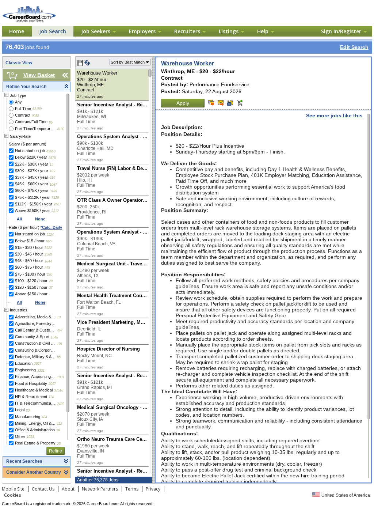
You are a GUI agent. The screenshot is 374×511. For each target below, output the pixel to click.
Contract (22, 115)
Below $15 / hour (30, 241)
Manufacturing (27, 417)
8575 (52, 158)
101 (59, 344)
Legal (19, 410)
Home (16, 31)
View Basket (39, 75)
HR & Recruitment (31, 396)
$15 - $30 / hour (29, 247)
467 (59, 330)
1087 (53, 184)
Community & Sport (32, 336)
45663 (51, 151)
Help (262, 31)
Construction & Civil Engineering (35, 343)
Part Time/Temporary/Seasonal (35, 128)
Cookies (12, 495)
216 (52, 177)
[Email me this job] (221, 103)
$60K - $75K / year (31, 190)
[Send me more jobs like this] (211, 103)
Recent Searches (24, 461)
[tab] (36, 87)
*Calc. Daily (51, 227)
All (19, 219)
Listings (228, 31)
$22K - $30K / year (31, 164)
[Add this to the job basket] (240, 103)
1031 (60, 377)
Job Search (52, 31)
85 (59, 357)
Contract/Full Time (31, 122)
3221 (41, 370)
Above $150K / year (32, 210)
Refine (55, 451)
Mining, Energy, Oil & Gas (35, 423)
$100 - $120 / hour (31, 281)
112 (59, 423)
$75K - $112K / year (32, 197)
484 (44, 417)
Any (18, 102)
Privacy (153, 489)
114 (51, 397)
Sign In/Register (341, 31)
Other (20, 436)
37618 (58, 390)
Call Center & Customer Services (35, 330)
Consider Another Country (33, 472)
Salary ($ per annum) (27, 144)
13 (59, 317)
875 (47, 268)
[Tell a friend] (230, 103)
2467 (57, 204)
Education (24, 363)
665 (48, 241)
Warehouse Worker (187, 63)
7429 (55, 198)
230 (49, 274)
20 (28, 410)
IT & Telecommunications (35, 403)
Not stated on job (30, 150)
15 (51, 164)
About (68, 489)
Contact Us (43, 489)
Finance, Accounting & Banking (35, 376)
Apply (182, 103)
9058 (35, 116)
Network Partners (100, 489)
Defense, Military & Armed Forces (35, 357)
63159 (37, 109)
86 (51, 122)
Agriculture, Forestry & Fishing (35, 323)
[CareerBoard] (41, 7)
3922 (48, 248)
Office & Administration (35, 430)
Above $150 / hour (31, 294)
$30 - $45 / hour (29, 254)
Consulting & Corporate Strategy (35, 350)
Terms (131, 489)
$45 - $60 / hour (29, 260)
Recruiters (187, 31)
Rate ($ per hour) (35, 227)
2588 (48, 254)
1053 (30, 437)
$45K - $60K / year (31, 184)
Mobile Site (13, 489)
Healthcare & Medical (34, 390)
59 (58, 430)
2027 (37, 364)
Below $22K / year (31, 157)
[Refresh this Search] (87, 64)
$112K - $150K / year (33, 204)
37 (51, 287)
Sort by (128, 62)
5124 (50, 234)
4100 (60, 129)
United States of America (345, 495)
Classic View (18, 62)
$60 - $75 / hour (29, 267)
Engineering (25, 370)
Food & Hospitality (31, 383)
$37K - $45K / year (31, 177)
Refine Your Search (26, 86)
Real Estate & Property (35, 443)
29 (51, 281)
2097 (52, 384)
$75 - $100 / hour (30, 274)
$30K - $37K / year (31, 171)
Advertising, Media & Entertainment (35, 317)
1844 (48, 261)
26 (59, 444)
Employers (142, 31)
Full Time (23, 108)
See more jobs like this (334, 115)
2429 (60, 404)
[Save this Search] (80, 64)
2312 (55, 211)
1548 (54, 337)
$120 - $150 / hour (31, 287)
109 (52, 171)
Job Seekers (95, 31)
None (40, 219)
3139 (53, 191)
